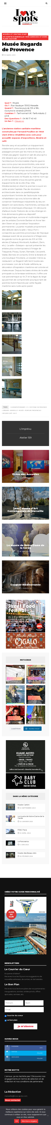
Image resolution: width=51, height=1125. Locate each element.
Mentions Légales (29, 1121)
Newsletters (10, 588)
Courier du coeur (13, 594)
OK (16, 1121)
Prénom (8, 553)
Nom (6, 565)
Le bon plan (11, 598)
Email (6, 577)
